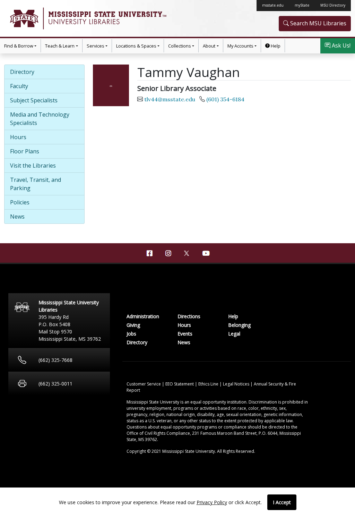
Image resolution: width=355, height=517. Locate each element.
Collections (179, 46)
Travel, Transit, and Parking (35, 184)
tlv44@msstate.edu (169, 99)
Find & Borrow (18, 46)
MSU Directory (332, 5)
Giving (133, 325)
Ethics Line (208, 384)
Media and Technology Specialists (39, 119)
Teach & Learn (60, 46)
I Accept (282, 502)
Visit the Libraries (33, 165)
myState (302, 5)
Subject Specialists (34, 100)
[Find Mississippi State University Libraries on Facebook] (149, 253)
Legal (234, 333)
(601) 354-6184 (225, 99)
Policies (19, 202)
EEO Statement (180, 384)
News (17, 216)
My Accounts (240, 46)
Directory (22, 72)
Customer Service (144, 384)
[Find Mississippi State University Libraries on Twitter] (187, 253)
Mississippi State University (23, 18)
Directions (189, 316)
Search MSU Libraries (317, 23)
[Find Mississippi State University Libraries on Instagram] (168, 253)
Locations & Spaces (136, 46)
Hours (18, 137)
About (209, 46)
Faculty (19, 86)
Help (275, 46)
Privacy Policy (212, 502)
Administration (143, 316)
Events (185, 333)
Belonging (239, 325)
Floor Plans (24, 151)
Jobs (131, 333)
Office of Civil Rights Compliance (158, 433)
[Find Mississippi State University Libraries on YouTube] (206, 253)
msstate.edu (273, 5)
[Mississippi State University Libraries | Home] (91, 18)
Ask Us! (340, 45)
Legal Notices (236, 384)
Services (95, 46)
